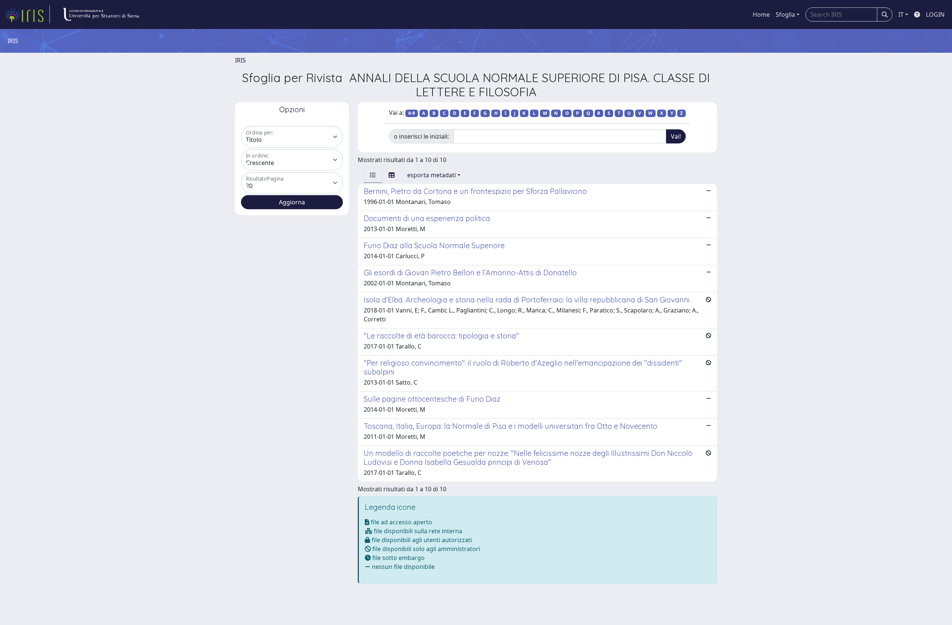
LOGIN (935, 14)
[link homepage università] (101, 14)
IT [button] (901, 14)
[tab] (373, 175)
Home (761, 14)
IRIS (240, 60)
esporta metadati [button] (431, 175)
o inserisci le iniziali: (421, 136)
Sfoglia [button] (785, 14)
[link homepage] (27, 14)
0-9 (411, 113)
